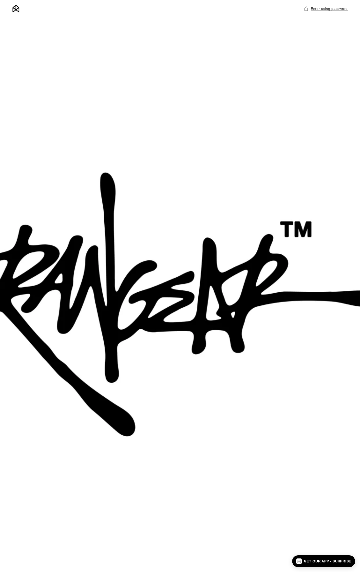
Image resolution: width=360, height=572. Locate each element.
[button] (326, 9)
